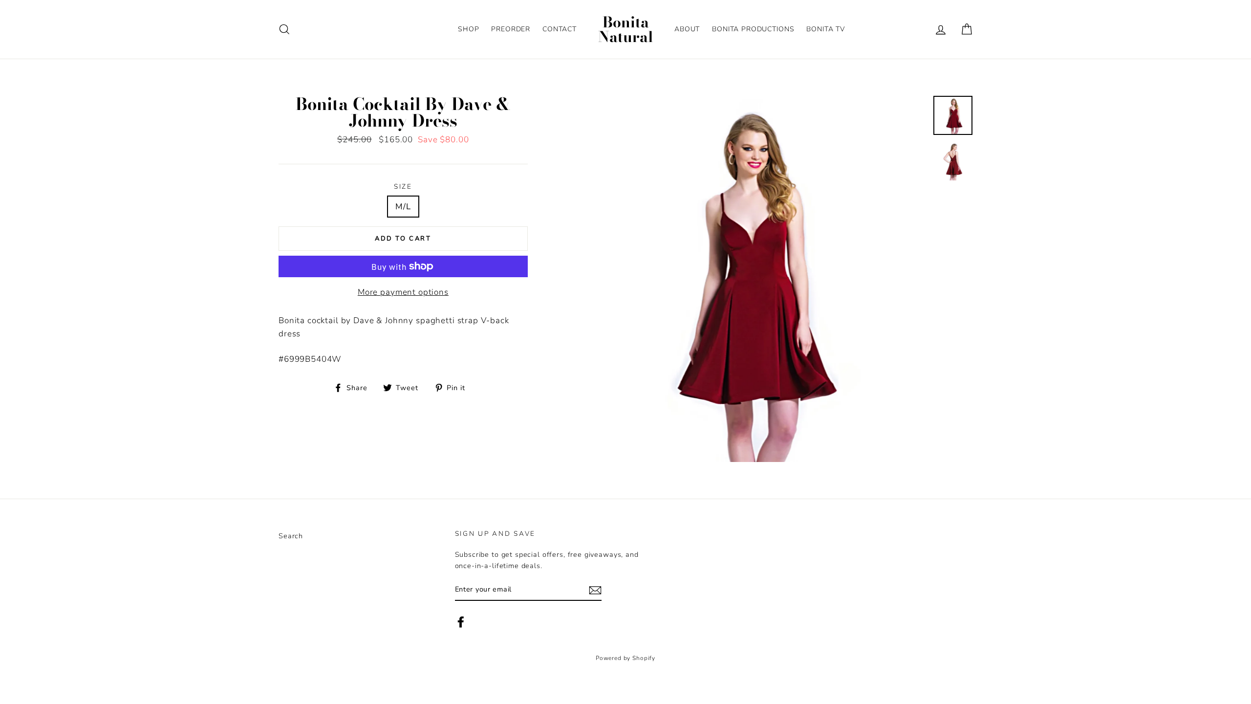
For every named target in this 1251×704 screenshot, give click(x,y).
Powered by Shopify (625, 658)
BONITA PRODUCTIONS (753, 29)
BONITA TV (825, 29)
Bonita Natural (625, 29)
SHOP (468, 29)
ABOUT (687, 29)
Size (403, 186)
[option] (744, 279)
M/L (403, 206)
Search (291, 536)
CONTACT (559, 29)
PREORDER (510, 29)
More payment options (403, 292)
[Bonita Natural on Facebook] (461, 622)
